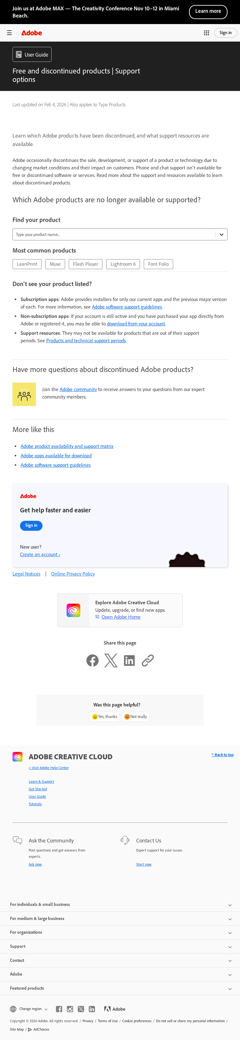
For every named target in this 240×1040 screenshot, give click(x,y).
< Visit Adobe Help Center (49, 768)
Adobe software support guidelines (127, 307)
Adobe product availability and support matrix (67, 446)
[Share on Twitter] (111, 666)
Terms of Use (108, 1021)
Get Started (38, 789)
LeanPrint (27, 264)
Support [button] (17, 946)
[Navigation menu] (9, 32)
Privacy (87, 1021)
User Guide (37, 796)
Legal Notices (26, 574)
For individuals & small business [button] (40, 904)
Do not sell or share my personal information (190, 1021)
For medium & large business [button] (37, 918)
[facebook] (59, 1009)
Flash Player (85, 264)
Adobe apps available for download (56, 456)
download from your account (136, 324)
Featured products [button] (27, 988)
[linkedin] (92, 1009)
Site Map (17, 1029)
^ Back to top (223, 754)
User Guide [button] (36, 55)
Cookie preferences (137, 1021)
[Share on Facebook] (92, 666)
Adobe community (78, 389)
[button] (207, 33)
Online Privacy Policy (73, 574)
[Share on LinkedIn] (129, 666)
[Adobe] (31, 32)
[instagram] (70, 1009)
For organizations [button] (26, 932)
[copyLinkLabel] (148, 666)
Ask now (35, 864)
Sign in (226, 32)
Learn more (208, 11)
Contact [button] (17, 960)
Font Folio (158, 264)
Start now (144, 864)
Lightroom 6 (123, 264)
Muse (55, 264)
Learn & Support (41, 781)
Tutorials (35, 804)
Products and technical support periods (86, 341)
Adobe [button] (16, 974)
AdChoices (41, 1029)
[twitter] (81, 1009)
